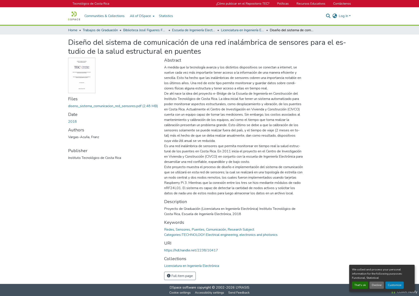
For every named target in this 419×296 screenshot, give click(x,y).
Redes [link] (169, 229)
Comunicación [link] (216, 229)
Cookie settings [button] (180, 293)
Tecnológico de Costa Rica (90, 4)
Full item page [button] (181, 275)
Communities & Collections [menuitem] (104, 16)
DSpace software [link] (183, 287)
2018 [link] (72, 121)
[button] (74, 16)
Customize (394, 285)
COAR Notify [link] (406, 291)
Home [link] (72, 30)
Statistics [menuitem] (166, 16)
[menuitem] (142, 16)
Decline (376, 285)
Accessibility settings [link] (209, 293)
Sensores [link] (183, 229)
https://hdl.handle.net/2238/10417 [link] (191, 250)
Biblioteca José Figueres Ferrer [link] (145, 30)
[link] (113, 106)
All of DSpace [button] (140, 16)
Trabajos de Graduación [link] (100, 30)
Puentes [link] (198, 229)
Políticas (283, 4)
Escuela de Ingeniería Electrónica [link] (194, 30)
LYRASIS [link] (242, 287)
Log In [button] (344, 16)
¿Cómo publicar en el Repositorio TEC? (242, 4)
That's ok (360, 285)
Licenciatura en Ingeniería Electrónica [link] (242, 30)
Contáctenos (342, 4)
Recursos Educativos (311, 4)
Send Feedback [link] (239, 293)
